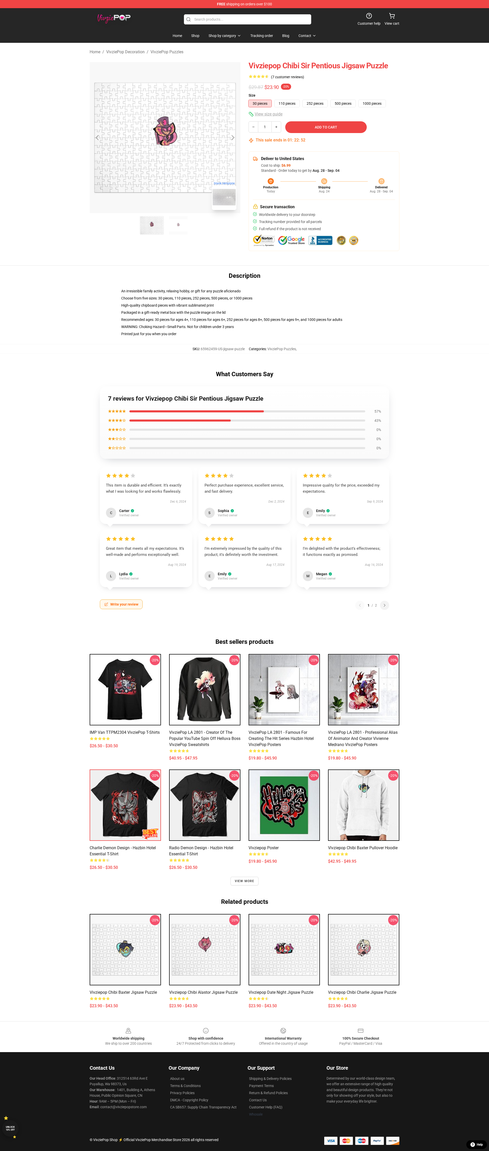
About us (177, 1079)
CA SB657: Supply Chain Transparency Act (203, 1107)
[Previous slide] (97, 137)
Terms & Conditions (185, 1086)
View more (244, 881)
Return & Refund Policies (268, 1093)
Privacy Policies (182, 1093)
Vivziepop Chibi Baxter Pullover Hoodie (363, 847)
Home (95, 51)
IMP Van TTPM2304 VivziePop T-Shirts (125, 732)
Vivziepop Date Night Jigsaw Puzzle (281, 992)
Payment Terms (261, 1086)
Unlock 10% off (10, 1128)
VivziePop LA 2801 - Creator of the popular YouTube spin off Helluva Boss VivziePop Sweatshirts (204, 738)
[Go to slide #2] (178, 225)
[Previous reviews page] (359, 605)
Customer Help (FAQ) (265, 1107)
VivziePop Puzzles (167, 51)
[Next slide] (232, 137)
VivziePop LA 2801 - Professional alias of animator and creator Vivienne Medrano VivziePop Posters (363, 738)
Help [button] (480, 1144)
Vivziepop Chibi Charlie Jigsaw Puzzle (362, 992)
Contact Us (258, 1100)
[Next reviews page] (384, 605)
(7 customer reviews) (287, 77)
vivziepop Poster (264, 847)
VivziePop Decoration (125, 51)
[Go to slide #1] (152, 225)
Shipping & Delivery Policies (270, 1079)
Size (252, 95)
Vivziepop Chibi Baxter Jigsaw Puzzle (123, 992)
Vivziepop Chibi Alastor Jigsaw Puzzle (203, 992)
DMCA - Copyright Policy (189, 1100)
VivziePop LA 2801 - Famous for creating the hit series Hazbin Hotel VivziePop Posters (281, 738)
